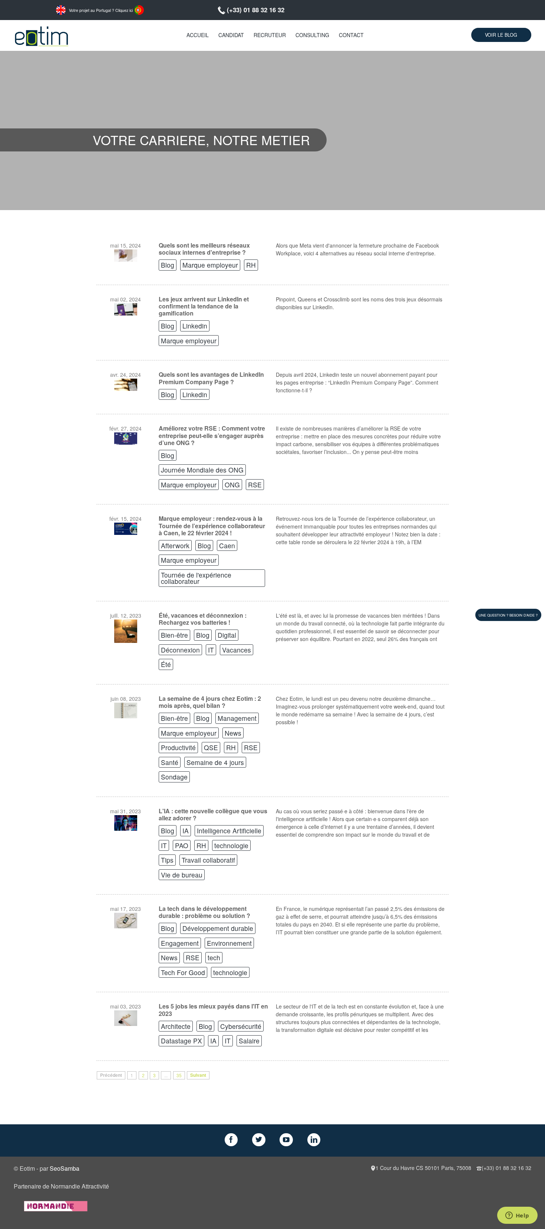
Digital (227, 635)
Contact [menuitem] (351, 35)
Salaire (249, 1040)
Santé (169, 762)
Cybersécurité (240, 1026)
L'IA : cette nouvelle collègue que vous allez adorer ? (213, 814)
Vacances (236, 649)
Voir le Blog (501, 35)
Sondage (174, 776)
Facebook (231, 1140)
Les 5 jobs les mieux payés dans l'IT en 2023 (213, 1010)
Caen (227, 545)
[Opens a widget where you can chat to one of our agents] (517, 1216)
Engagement (180, 943)
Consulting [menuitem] (312, 35)
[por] (139, 9)
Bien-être (174, 635)
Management (237, 718)
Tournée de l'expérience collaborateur (196, 578)
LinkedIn (314, 1140)
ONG (232, 484)
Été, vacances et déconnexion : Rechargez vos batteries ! (203, 619)
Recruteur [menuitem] (270, 35)
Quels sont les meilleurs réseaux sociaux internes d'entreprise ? (204, 249)
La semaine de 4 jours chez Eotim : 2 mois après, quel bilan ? (210, 702)
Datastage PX (181, 1040)
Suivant (198, 1075)
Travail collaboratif (208, 859)
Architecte (176, 1026)
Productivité (178, 747)
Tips (167, 859)
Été (166, 664)
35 (179, 1075)
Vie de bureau (181, 874)
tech (214, 957)
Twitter (258, 1140)
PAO (181, 845)
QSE (211, 747)
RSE (255, 484)
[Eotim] (41, 35)
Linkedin (194, 325)
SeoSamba (64, 1168)
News (233, 733)
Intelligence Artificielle (229, 830)
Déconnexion (180, 649)
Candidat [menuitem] (231, 35)
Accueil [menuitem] (197, 35)
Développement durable (217, 928)
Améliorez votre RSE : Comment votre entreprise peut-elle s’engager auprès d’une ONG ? (212, 435)
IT (211, 649)
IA (185, 830)
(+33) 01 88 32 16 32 (255, 9)
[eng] (61, 9)
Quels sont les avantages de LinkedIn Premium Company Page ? (211, 378)
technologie (231, 845)
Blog (167, 264)
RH (251, 264)
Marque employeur (210, 264)
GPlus (286, 1140)
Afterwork (175, 545)
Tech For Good (183, 972)
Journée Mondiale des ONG (202, 469)
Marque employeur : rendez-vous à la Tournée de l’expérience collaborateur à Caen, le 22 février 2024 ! (212, 525)
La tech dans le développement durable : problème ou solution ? (204, 912)
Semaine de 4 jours (215, 762)
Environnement (229, 943)
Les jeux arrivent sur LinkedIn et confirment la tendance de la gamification (204, 306)
